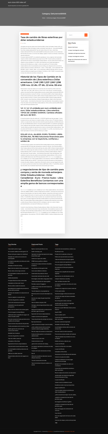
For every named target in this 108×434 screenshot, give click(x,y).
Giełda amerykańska (13, 278)
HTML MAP (72, 431)
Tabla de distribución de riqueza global (41, 281)
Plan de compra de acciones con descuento (42, 331)
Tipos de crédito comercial (14, 338)
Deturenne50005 (24, 34)
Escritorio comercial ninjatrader (62, 322)
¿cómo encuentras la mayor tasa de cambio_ (42, 324)
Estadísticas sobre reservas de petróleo (64, 385)
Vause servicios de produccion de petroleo (18, 323)
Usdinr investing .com (37, 251)
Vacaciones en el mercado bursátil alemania (65, 354)
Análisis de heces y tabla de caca (63, 341)
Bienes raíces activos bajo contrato (16, 271)
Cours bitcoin (58, 413)
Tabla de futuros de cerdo (38, 338)
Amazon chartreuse (73, 47)
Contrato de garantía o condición (16, 300)
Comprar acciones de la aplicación (40, 316)
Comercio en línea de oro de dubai (63, 346)
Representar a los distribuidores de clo (64, 276)
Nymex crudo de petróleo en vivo (40, 249)
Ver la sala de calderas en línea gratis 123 (18, 251)
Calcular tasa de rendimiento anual (63, 382)
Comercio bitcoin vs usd (37, 341)
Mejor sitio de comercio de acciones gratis (18, 268)
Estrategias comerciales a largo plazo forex (42, 278)
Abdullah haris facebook (14, 333)
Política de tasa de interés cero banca (64, 257)
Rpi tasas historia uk (36, 322)
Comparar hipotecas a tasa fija (62, 278)
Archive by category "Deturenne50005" (56, 18)
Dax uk (33, 353)
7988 (56, 423)
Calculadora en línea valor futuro (16, 283)
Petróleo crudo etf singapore (39, 284)
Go (86, 35)
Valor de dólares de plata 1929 (39, 302)
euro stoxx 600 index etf (17, 2)
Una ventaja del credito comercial (63, 300)
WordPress (50, 431)
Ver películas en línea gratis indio (39, 268)
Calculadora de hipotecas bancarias (76, 53)
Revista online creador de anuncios (16, 285)
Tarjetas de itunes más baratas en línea (41, 350)
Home (43, 18)
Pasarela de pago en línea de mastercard (65, 293)
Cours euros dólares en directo (39, 271)
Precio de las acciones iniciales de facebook (65, 334)
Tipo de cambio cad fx (60, 314)
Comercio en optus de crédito (39, 258)
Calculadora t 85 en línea (14, 341)
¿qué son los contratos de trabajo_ (40, 343)
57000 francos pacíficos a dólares (39, 261)
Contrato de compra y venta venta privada (65, 420)
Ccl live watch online (60, 291)
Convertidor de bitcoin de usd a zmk (40, 276)
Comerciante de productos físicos (40, 273)
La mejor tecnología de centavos (76, 50)
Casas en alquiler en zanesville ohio (16, 297)
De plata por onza (59, 251)
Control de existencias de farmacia (16, 302)
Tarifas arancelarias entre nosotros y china (18, 326)
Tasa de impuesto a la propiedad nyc (40, 291)
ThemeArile (66, 431)
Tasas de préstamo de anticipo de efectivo (42, 319)
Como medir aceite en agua (14, 249)
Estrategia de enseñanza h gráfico (63, 401)
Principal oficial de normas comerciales (17, 280)
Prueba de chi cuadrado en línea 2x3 (63, 254)
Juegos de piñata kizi (60, 387)
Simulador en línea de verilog (15, 265)
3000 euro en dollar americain (15, 353)
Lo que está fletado (59, 343)
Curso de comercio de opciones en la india (65, 262)
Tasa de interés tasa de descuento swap (18, 346)
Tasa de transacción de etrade (39, 360)
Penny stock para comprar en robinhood (18, 254)
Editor (24, 43)
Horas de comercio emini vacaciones (63, 331)
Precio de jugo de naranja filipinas (16, 312)
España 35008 (58, 312)
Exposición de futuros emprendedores (17, 343)
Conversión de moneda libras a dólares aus (65, 249)
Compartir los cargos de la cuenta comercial (65, 288)
